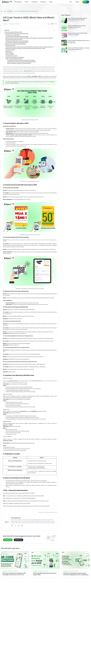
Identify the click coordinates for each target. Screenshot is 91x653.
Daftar (85, 2)
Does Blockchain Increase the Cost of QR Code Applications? (21, 61)
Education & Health (10, 49)
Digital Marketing (9, 52)
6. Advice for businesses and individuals (14, 57)
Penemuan (34, 2)
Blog (5, 11)
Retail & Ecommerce (10, 45)
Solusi (26, 2)
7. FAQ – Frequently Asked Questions (14, 58)
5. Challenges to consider (11, 55)
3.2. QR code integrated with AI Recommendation (17, 36)
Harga (50, 2)
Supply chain (8, 51)
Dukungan (43, 2)
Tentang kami (18, 2)
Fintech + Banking (9, 54)
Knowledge (10, 11)
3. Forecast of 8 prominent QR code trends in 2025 (16, 33)
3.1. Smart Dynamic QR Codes (12, 35)
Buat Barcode (18, 540)
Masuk (77, 2)
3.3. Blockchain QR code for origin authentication (16, 41)
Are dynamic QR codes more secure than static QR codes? (21, 60)
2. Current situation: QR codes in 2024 (13, 32)
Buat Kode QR (7, 540)
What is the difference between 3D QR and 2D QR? (19, 63)
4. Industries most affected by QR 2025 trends (15, 44)
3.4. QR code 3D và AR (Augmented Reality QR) (16, 42)
